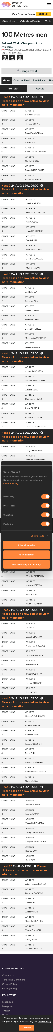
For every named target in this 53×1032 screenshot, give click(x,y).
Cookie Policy (10, 483)
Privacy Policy (9, 988)
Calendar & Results (30, 21)
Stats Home (9, 21)
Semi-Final (39, 80)
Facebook (7, 1001)
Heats (6, 80)
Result (40, 88)
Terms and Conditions (13, 979)
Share (5, 59)
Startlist (13, 88)
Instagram (7, 1006)
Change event (28, 71)
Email (20, 59)
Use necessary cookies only (26, 564)
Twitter (6, 1010)
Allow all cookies (26, 545)
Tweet (12, 59)
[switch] (45, 505)
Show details (37, 536)
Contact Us (8, 975)
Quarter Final (21, 80)
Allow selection (26, 555)
